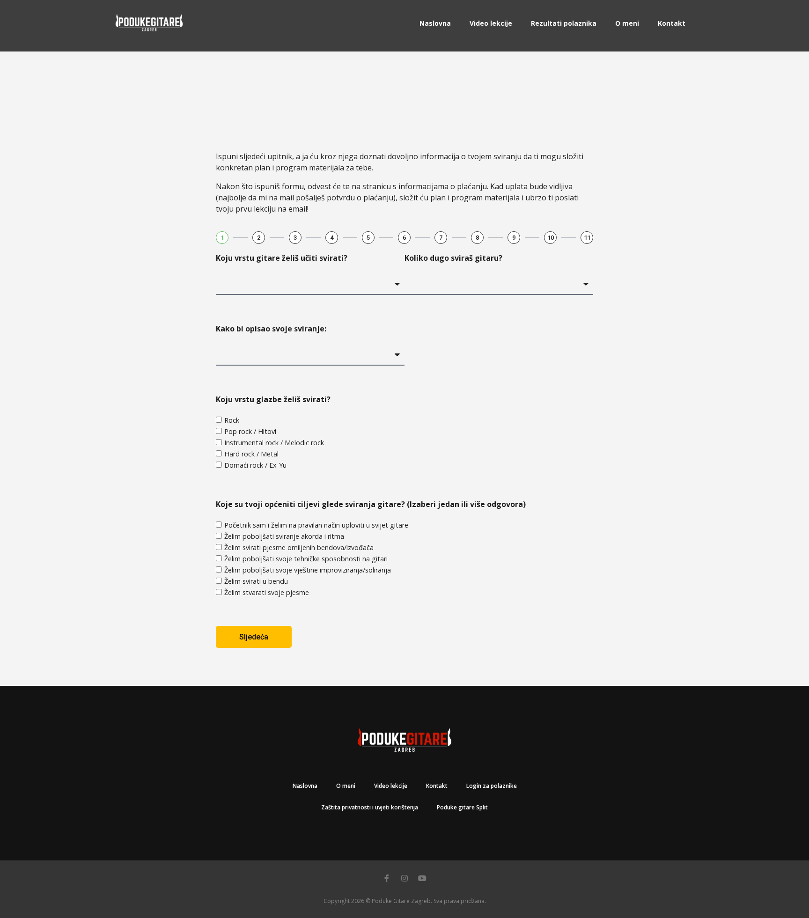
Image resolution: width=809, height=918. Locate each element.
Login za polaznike (491, 786)
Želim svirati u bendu (256, 581)
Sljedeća (253, 636)
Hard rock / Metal (251, 453)
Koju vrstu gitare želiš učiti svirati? (281, 258)
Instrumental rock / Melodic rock (274, 442)
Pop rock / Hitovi (250, 431)
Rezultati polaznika (563, 23)
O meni (627, 23)
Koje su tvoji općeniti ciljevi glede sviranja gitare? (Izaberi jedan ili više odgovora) (371, 504)
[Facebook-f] (386, 878)
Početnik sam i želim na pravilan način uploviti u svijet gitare (316, 525)
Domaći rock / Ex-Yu (255, 465)
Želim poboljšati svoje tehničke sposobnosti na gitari (306, 558)
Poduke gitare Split (462, 807)
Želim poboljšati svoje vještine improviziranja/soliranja (307, 569)
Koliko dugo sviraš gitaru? (453, 258)
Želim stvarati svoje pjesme (266, 592)
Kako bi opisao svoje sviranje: (271, 328)
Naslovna (435, 23)
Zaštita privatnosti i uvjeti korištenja (369, 807)
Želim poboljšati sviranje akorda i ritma (284, 536)
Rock (231, 420)
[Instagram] (404, 878)
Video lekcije (491, 23)
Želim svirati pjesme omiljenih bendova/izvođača (299, 547)
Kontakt (671, 23)
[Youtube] (422, 878)
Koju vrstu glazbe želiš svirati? (273, 399)
